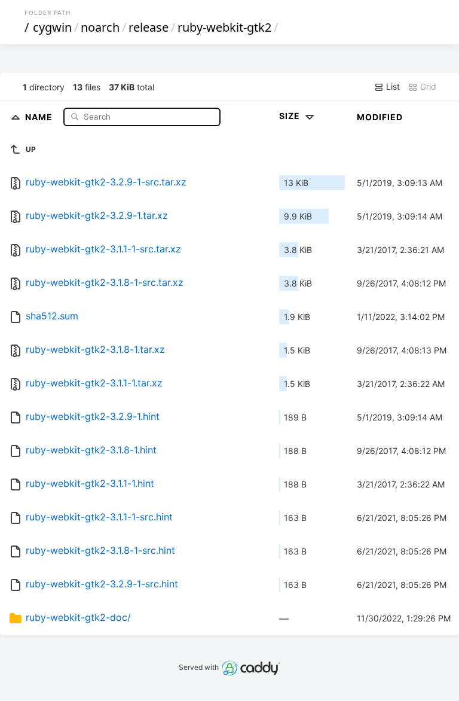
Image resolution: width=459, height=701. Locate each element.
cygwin (52, 27)
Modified (380, 117)
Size (290, 116)
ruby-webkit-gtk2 (224, 27)
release (148, 27)
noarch (100, 27)
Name (40, 116)
